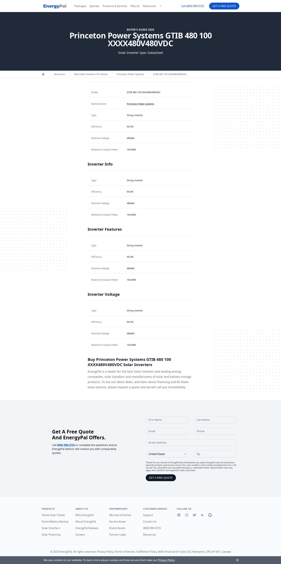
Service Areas (117, 521)
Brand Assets (117, 528)
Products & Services (115, 6)
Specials (94, 6)
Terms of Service (125, 551)
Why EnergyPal (84, 515)
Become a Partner (120, 515)
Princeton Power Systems (130, 74)
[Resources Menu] (160, 6)
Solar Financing (51, 534)
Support (148, 515)
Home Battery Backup (55, 521)
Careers (80, 534)
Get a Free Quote (224, 6)
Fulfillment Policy (146, 551)
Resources (149, 6)
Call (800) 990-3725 (192, 6)
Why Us (135, 6)
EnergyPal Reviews (86, 528)
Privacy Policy (105, 551)
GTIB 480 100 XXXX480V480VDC (170, 74)
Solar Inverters (51, 528)
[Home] (43, 74)
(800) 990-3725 (66, 445)
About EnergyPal (85, 521)
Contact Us (150, 521)
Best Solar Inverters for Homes (91, 74)
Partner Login (117, 534)
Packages (80, 6)
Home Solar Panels (53, 515)
